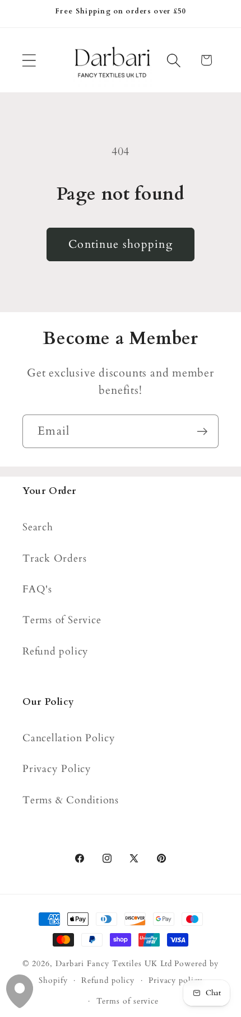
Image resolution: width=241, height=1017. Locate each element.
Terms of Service (61, 620)
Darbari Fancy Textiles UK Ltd (113, 963)
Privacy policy (175, 980)
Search (37, 527)
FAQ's (37, 589)
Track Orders (54, 559)
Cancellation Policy (68, 738)
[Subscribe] (202, 432)
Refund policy (55, 651)
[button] (29, 60)
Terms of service (127, 1001)
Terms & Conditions (70, 800)
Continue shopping (120, 244)
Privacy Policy (56, 769)
